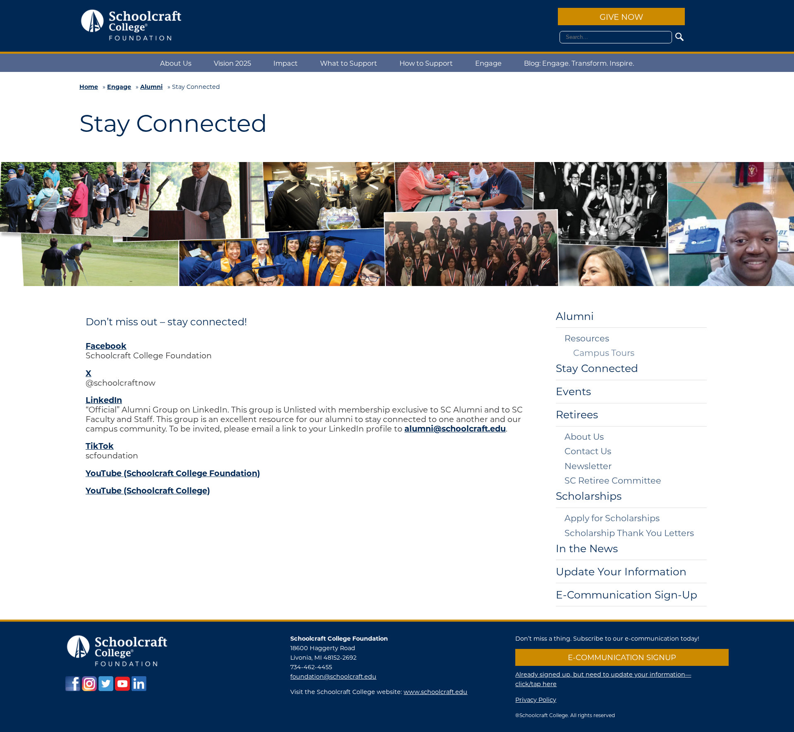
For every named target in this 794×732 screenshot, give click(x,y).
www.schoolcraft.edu (435, 692)
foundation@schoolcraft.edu (333, 676)
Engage (488, 63)
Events (573, 391)
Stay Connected (597, 368)
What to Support (348, 63)
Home (88, 87)
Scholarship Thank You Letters (629, 533)
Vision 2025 (232, 63)
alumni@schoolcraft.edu (455, 428)
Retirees (577, 414)
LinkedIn (104, 399)
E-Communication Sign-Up (626, 595)
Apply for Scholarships (612, 518)
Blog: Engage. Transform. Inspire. (579, 63)
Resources (586, 338)
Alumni (151, 87)
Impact (285, 63)
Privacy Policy (535, 699)
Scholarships (589, 496)
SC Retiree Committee (612, 480)
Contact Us (587, 451)
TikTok (100, 445)
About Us (175, 63)
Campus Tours (603, 353)
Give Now (621, 17)
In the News (587, 548)
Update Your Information (621, 571)
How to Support (426, 63)
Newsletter (588, 466)
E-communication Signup (622, 657)
